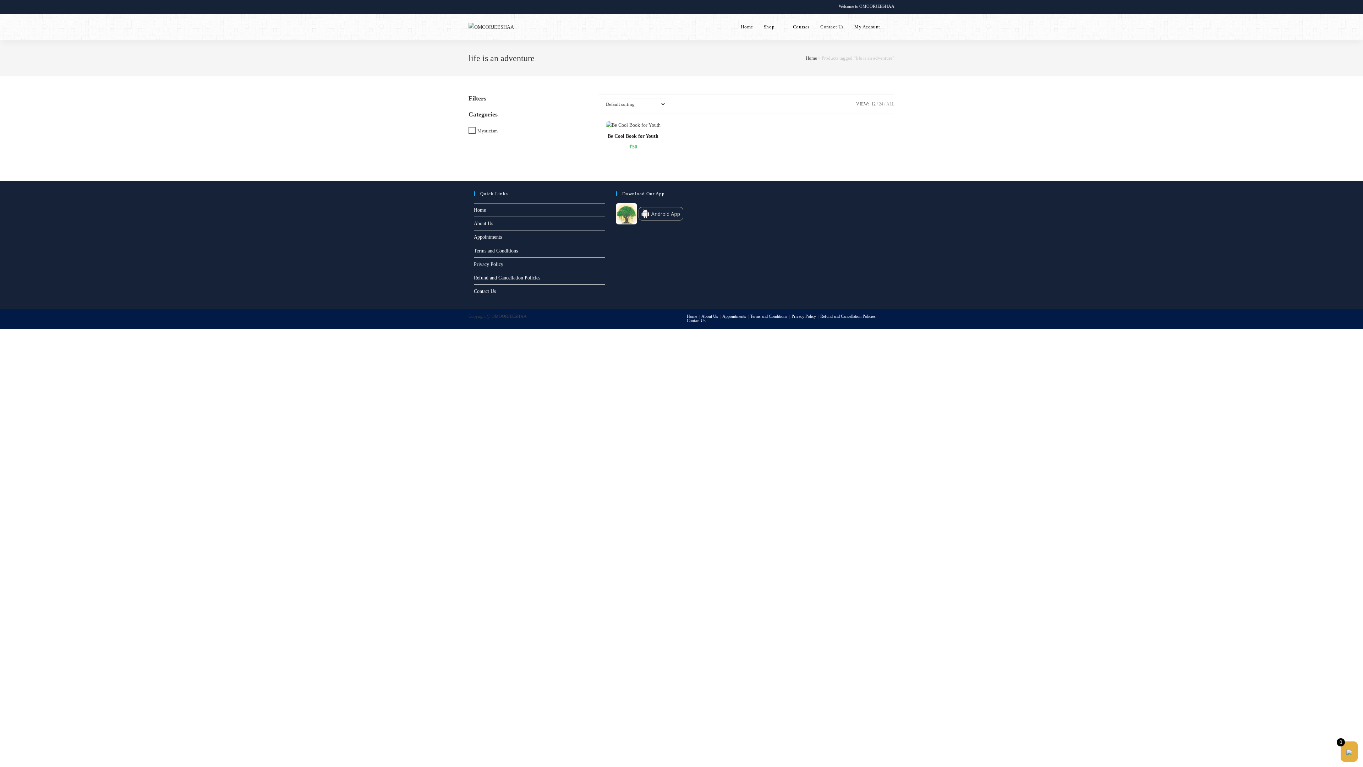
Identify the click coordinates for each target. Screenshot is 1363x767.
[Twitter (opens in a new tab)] (472, 6)
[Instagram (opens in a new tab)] (487, 6)
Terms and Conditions (496, 251)
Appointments (488, 237)
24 (881, 104)
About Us (483, 223)
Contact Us (485, 291)
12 (873, 104)
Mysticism (487, 131)
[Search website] (893, 27)
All (890, 104)
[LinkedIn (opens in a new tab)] (495, 6)
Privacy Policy (488, 264)
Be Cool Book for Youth (633, 136)
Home (811, 58)
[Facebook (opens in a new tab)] (479, 6)
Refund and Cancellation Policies (507, 278)
